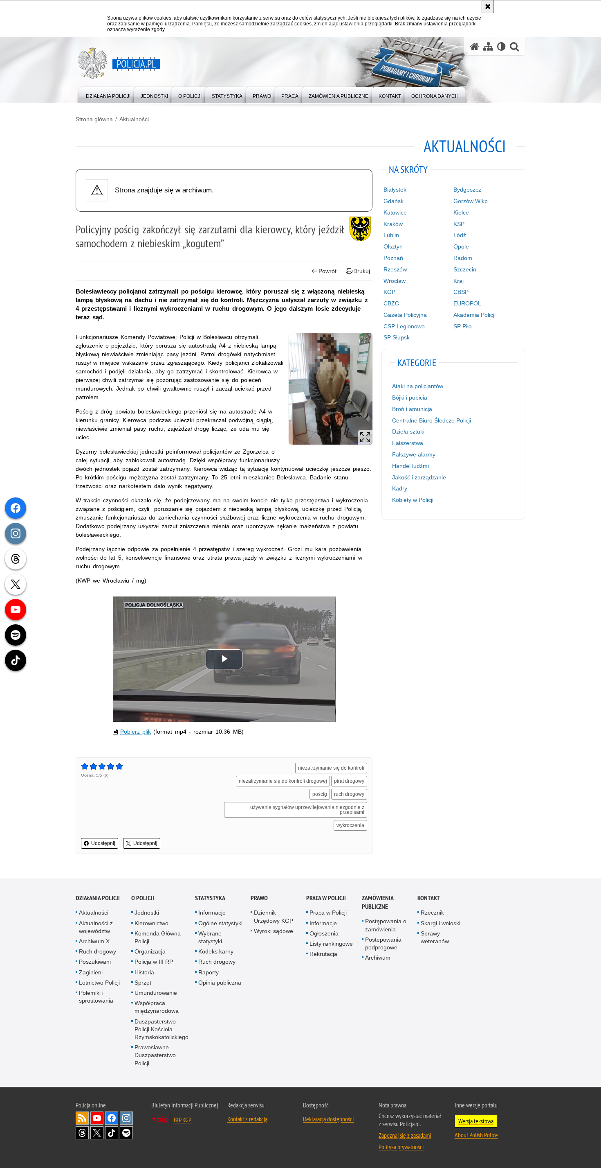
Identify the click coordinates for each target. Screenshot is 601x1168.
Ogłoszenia (324, 933)
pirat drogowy (349, 781)
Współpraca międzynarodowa (157, 1007)
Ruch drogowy (97, 951)
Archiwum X (94, 941)
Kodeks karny (215, 951)
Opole (461, 246)
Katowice (395, 212)
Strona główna (94, 119)
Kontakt (428, 898)
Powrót (327, 271)
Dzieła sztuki (408, 431)
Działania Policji (98, 898)
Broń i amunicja (412, 409)
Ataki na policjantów (417, 386)
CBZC (391, 303)
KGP (389, 292)
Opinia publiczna (219, 982)
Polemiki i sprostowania (96, 997)
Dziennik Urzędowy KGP (273, 916)
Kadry (399, 488)
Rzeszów (395, 269)
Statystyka (210, 898)
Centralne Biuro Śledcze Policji (431, 420)
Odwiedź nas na (96, 1118)
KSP (458, 224)
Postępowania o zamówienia (385, 925)
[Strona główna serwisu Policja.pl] (474, 46)
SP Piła (462, 326)
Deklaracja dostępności (328, 1119)
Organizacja (150, 951)
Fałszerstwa (407, 443)
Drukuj (361, 271)
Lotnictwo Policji (99, 982)
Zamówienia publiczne (377, 902)
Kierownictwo (151, 923)
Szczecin (464, 269)
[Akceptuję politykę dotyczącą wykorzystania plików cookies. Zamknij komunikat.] (488, 6)
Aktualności (134, 119)
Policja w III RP (154, 961)
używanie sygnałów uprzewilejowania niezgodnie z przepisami (307, 809)
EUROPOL (467, 303)
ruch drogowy (349, 794)
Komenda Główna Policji (158, 937)
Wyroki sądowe (273, 931)
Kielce (461, 212)
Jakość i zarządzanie (419, 477)
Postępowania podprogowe (383, 943)
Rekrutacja (323, 954)
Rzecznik (432, 912)
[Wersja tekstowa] (501, 46)
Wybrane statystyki (210, 937)
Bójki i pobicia (409, 397)
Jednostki (147, 912)
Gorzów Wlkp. (471, 201)
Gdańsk (393, 201)
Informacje (212, 912)
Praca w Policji (326, 898)
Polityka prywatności (401, 1147)
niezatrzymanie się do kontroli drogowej (283, 781)
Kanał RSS (82, 1118)
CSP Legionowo (404, 326)
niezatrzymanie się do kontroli (331, 768)
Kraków (393, 224)
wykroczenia (350, 825)
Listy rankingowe (331, 943)
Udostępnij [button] (103, 843)
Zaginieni (91, 972)
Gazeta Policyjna (405, 315)
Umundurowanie (156, 993)
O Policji (142, 898)
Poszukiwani (95, 961)
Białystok (394, 189)
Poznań (393, 258)
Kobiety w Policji (412, 500)
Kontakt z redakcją (247, 1119)
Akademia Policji (474, 315)
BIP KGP (182, 1120)
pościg (319, 794)
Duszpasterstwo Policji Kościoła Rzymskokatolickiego (161, 1029)
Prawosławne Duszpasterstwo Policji (155, 1055)
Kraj (458, 281)
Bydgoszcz (467, 189)
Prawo (259, 898)
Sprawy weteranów (435, 937)
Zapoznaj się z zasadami (405, 1135)
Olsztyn (393, 246)
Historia (144, 972)
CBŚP (461, 292)
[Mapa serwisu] (488, 46)
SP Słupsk (396, 337)
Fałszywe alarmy (413, 454)
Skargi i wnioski (440, 923)
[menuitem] (108, 94)
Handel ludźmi (410, 466)
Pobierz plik (135, 731)
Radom (462, 258)
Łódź (459, 235)
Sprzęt (143, 982)
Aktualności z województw (96, 927)
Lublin (391, 235)
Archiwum (377, 957)
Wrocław (394, 281)
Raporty (208, 972)
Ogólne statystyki (220, 923)
